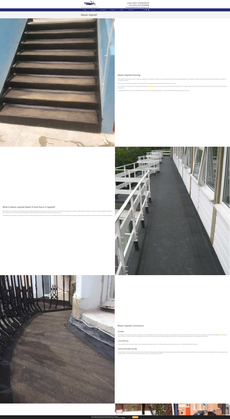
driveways (222, 334)
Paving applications (152, 86)
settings (123, 417)
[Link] (90, 3)
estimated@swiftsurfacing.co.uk (137, 7)
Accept (135, 417)
